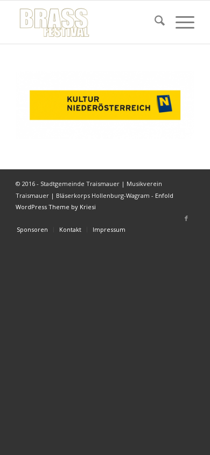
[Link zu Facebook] (186, 218)
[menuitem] (154, 22)
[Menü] (179, 22)
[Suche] (154, 22)
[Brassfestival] (87, 22)
